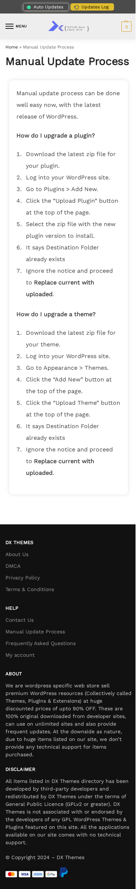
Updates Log (95, 6)
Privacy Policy (22, 578)
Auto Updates (48, 6)
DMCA (12, 566)
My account (20, 655)
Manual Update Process (35, 631)
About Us (16, 554)
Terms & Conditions (29, 589)
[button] (125, 27)
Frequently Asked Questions (40, 643)
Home (11, 47)
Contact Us (19, 620)
